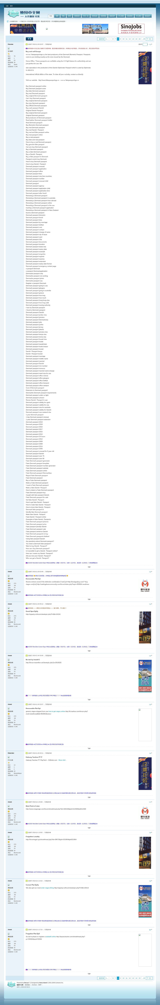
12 (130, 39)
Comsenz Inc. (59, 982)
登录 (11, 6)
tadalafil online (51, 936)
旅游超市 (147, 16)
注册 (7, 6)
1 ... (107, 39)
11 (126, 39)
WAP (39, 985)
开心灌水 (138, 16)
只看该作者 (48, 44)
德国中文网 (20, 985)
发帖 (30, 39)
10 (123, 39)
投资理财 (103, 16)
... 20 (143, 39)
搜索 (57, 16)
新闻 (69, 16)
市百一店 (85, 16)
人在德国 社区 (13, 21)
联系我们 (27, 985)
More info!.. (62, 760)
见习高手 (10, 51)
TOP (89, 567)
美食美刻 (129, 16)
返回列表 (101, 39)
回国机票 (77, 16)
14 (136, 39)
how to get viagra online (57, 711)
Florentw (10, 44)
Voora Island (43, 982)
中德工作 (23, 21)
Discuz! (26, 982)
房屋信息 (94, 16)
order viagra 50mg (47, 888)
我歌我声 (112, 16)
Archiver (34, 985)
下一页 (149, 39)
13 (133, 39)
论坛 (51, 16)
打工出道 (10, 760)
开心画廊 (121, 16)
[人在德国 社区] (24, 17)
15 (139, 39)
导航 (63, 16)
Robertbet (11, 753)
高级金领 (10, 578)
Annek (10, 571)
